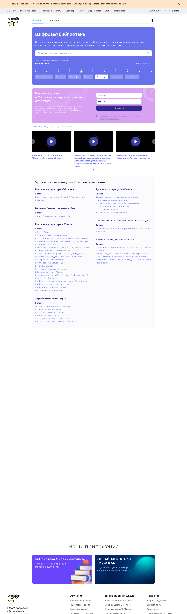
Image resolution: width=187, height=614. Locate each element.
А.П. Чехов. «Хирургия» (45, 244)
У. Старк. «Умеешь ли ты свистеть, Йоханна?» (55, 322)
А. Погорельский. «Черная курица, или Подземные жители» (62, 247)
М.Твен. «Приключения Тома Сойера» (52, 306)
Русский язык (131, 77)
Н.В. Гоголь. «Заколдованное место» (51, 235)
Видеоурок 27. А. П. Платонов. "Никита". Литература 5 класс (47, 156)
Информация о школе (80, 600)
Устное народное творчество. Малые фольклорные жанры (122, 254)
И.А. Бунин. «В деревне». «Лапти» (50, 287)
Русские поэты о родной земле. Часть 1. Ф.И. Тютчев (59, 257)
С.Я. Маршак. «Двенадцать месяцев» (112, 200)
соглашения (123, 116)
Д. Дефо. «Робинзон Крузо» (48, 309)
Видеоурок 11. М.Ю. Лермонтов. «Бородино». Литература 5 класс (133, 156)
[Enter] (152, 20)
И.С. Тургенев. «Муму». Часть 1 (49, 260)
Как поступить (153, 605)
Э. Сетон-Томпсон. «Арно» (47, 315)
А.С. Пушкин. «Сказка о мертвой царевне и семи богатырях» (62, 238)
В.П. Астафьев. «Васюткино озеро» (112, 212)
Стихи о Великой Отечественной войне (53, 216)
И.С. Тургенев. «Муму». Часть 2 (49, 272)
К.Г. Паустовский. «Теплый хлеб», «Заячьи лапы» (118, 203)
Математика (116, 77)
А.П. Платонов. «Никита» (107, 209)
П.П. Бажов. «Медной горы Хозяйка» (112, 206)
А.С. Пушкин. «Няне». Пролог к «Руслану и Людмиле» (59, 254)
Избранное (54, 20)
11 (151, 69)
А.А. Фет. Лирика (43, 232)
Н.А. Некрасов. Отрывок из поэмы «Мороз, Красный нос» (61, 281)
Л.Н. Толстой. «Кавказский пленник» (51, 269)
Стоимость (152, 609)
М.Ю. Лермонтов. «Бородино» (49, 290)
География (74, 77)
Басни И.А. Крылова (44, 266)
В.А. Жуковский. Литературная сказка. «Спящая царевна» (61, 241)
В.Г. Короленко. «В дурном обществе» (52, 250)
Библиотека (38, 20)
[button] (100, 101)
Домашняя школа (78, 609)
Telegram (171, 11)
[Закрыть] (178, 4)
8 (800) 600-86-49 (157, 11)
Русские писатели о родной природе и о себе (117, 197)
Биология (60, 77)
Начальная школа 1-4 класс (118, 600)
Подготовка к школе (80, 605)
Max (178, 11)
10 (139, 69)
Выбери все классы (144, 63)
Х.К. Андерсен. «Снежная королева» (51, 318)
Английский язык (44, 77)
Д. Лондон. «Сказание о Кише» (49, 312)
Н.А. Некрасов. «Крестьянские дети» (52, 284)
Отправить (119, 108)
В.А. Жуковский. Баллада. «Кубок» (50, 263)
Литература (101, 77)
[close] (152, 91)
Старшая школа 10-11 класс (118, 609)
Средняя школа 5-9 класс (118, 605)
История (88, 77)
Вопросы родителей (156, 600)
